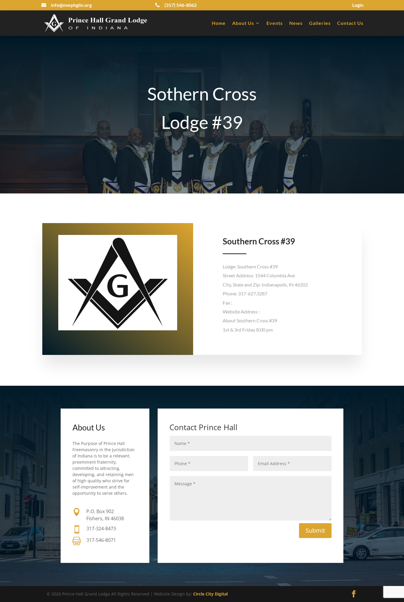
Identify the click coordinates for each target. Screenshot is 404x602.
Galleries (320, 23)
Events (274, 23)
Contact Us (350, 23)
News (296, 23)
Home (219, 23)
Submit (315, 530)
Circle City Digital (210, 594)
